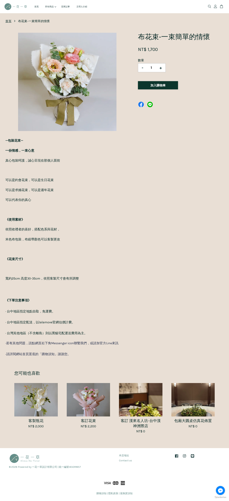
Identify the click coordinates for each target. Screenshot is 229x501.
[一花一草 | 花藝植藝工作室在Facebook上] (176, 457)
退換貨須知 (126, 493)
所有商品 (49, 6)
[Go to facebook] (220, 490)
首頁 (36, 6)
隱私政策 (113, 493)
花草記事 (65, 6)
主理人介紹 (81, 6)
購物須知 (101, 493)
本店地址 (124, 455)
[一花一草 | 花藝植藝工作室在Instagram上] (184, 457)
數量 (141, 60)
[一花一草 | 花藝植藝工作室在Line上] (192, 457)
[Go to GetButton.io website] (220, 497)
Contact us (125, 460)
